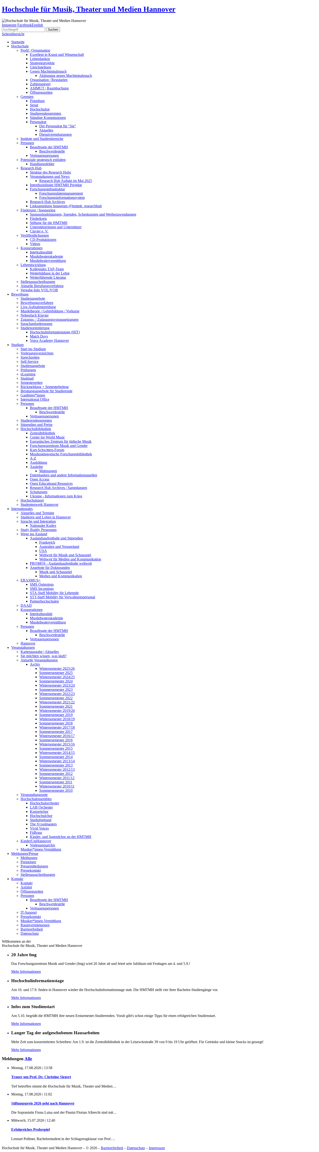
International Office (35, 399)
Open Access (39, 479)
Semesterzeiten (32, 383)
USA (43, 551)
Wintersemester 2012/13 (57, 769)
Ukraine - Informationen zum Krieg (56, 496)
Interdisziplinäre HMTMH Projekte (56, 185)
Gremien (27, 97)
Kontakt (17, 879)
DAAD (26, 605)
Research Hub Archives (47, 202)
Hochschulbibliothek (36, 429)
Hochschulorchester (44, 803)
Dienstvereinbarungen (55, 134)
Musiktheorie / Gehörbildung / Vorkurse (50, 311)
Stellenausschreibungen (38, 282)
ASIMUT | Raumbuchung (49, 88)
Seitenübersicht (13, 34)
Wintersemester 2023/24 (57, 685)
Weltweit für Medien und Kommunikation (70, 559)
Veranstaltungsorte (34, 795)
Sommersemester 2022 (56, 698)
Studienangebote (33, 298)
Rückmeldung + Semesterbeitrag (45, 387)
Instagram (9, 25)
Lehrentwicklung (33, 265)
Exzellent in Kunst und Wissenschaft (57, 55)
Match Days (39, 336)
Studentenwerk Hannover (39, 504)
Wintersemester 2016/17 (57, 736)
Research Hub (31, 168)
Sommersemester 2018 (56, 723)
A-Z (33, 458)
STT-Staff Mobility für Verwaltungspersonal (62, 597)
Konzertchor (39, 811)
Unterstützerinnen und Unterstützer (56, 227)
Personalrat (38, 122)
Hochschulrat (40, 109)
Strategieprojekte (42, 63)
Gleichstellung (40, 67)
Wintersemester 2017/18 (57, 727)
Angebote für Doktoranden (50, 568)
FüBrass (36, 833)
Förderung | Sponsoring (38, 210)
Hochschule (20, 46)
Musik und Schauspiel (55, 572)
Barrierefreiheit (32, 929)
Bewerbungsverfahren (37, 303)
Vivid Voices (39, 828)
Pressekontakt (31, 870)
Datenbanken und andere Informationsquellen (63, 475)
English (37, 25)
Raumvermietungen (35, 925)
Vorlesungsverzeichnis (37, 353)
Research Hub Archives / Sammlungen (58, 488)
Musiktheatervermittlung (48, 261)
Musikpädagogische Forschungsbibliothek (61, 454)
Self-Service (30, 362)
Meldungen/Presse (24, 854)
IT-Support (29, 912)
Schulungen (38, 492)
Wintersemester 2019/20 (57, 711)
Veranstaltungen (23, 647)
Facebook (24, 25)
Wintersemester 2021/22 (57, 702)
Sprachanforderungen (36, 324)
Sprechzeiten (30, 357)
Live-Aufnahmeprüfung (38, 307)
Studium (17, 345)
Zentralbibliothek (42, 433)
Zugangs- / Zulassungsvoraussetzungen (49, 319)
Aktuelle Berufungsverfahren (42, 286)
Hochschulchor (41, 816)
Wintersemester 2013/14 (57, 761)
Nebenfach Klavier (35, 315)
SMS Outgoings (42, 584)
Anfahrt (26, 887)
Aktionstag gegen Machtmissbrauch (65, 76)
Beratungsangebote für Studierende (46, 391)
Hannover (28, 643)
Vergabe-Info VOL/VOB (39, 290)
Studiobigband (40, 820)
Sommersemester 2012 (56, 774)
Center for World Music (47, 437)
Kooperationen (32, 248)
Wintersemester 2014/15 (57, 753)
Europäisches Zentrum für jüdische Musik (61, 441)
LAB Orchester (41, 807)
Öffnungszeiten (41, 92)
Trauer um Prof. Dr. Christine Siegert (41, 1077)
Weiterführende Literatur (48, 277)
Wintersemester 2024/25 (57, 677)
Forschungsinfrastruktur (47, 189)
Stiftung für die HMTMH (48, 223)
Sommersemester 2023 (56, 690)
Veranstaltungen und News (50, 176)
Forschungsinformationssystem (62, 198)
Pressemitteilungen (34, 866)
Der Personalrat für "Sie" (57, 126)
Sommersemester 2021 (56, 706)
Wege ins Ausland (34, 534)
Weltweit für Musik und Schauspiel (65, 555)
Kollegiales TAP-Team (47, 269)
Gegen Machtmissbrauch (48, 71)
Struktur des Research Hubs (50, 172)
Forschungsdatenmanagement (61, 193)
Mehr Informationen (26, 972)
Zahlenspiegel (40, 84)
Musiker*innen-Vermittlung (41, 849)
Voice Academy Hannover (49, 340)
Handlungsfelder (42, 164)
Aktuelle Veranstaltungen (39, 660)
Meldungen (29, 858)
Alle (28, 1058)
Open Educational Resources (51, 483)
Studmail (27, 378)
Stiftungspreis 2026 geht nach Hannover (42, 1103)
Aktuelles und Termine (37, 513)
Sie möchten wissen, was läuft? (44, 656)
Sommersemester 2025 (56, 673)
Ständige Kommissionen (48, 118)
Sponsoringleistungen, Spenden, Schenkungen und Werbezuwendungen (83, 214)
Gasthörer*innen (33, 395)
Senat (34, 105)
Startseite (18, 42)
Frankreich (47, 542)
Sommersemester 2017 (56, 732)
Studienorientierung (35, 328)
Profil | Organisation (35, 50)
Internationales (22, 509)
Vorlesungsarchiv (42, 845)
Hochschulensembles (36, 799)
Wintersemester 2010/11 (56, 786)
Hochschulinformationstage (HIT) (55, 332)
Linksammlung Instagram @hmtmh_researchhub (66, 206)
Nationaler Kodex (43, 526)
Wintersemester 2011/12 (56, 778)
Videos (35, 244)
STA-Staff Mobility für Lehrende (54, 593)
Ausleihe (36, 467)
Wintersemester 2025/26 (57, 669)
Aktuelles (46, 130)
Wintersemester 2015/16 (57, 744)
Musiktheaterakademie (46, 256)
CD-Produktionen (43, 240)
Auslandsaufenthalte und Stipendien (56, 538)
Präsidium (37, 101)
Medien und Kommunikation (60, 576)
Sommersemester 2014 (56, 757)
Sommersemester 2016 (56, 740)
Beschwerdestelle (52, 151)
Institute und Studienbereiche (42, 139)
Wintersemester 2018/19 (57, 719)
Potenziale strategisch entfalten (43, 160)
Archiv (35, 664)
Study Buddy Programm (39, 530)
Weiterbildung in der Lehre (50, 273)
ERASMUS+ (31, 580)
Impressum (157, 1148)
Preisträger (28, 862)
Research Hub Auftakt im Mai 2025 (65, 181)
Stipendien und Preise (37, 425)
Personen (27, 143)
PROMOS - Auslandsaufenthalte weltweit (61, 563)
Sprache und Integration (38, 521)
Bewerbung (19, 294)
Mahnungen (48, 471)
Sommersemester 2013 (56, 765)
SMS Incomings (42, 589)
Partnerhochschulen (44, 601)
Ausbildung (38, 462)
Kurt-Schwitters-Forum (47, 450)
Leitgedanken (40, 59)
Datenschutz (30, 933)
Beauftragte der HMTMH (49, 147)
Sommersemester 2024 (56, 681)
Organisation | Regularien (48, 80)
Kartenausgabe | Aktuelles (40, 652)
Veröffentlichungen (35, 235)
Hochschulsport (32, 500)
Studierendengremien (45, 113)
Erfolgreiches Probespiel (30, 1129)
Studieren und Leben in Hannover (46, 517)
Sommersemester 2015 (56, 748)
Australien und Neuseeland (59, 547)
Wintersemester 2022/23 (57, 694)
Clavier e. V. (39, 231)
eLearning (28, 374)
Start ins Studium (33, 349)
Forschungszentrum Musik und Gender (59, 446)
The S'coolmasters (43, 824)
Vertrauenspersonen (44, 155)
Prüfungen (28, 370)
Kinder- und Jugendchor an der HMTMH (60, 837)
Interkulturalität (41, 252)
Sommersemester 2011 (55, 782)
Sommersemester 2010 (56, 790)
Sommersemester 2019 (56, 715)
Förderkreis (38, 219)
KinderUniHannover (36, 841)
